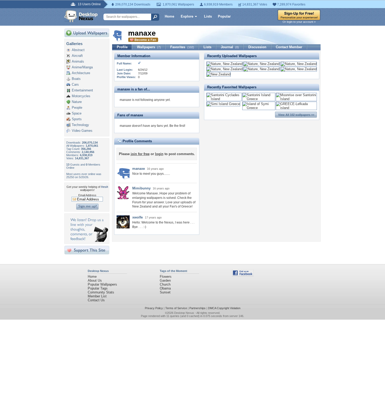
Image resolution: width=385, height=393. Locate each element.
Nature (77, 102)
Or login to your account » (299, 21)
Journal (230, 47)
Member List (97, 296)
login (159, 154)
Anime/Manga (82, 67)
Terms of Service (176, 308)
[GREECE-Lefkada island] (296, 108)
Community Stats (101, 292)
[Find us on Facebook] (243, 275)
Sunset (165, 292)
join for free (140, 154)
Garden (165, 280)
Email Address (87, 195)
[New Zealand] (218, 74)
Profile (122, 47)
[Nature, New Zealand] (224, 64)
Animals (78, 61)
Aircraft (77, 56)
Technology (80, 125)
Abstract (78, 50)
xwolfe (137, 217)
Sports (77, 119)
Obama (165, 288)
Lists (208, 16)
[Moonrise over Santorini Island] (296, 99)
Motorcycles (81, 96)
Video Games (82, 131)
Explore (187, 16)
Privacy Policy (154, 308)
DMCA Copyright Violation (224, 308)
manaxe (138, 169)
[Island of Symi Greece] (258, 108)
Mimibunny (141, 188)
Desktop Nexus (184, 312)
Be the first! (177, 126)
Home (169, 16)
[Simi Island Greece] (223, 104)
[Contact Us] (88, 241)
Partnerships (197, 308)
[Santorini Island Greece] (258, 99)
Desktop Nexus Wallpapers (81, 16)
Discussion (257, 47)
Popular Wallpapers (102, 284)
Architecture (81, 73)
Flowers (166, 277)
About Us (95, 280)
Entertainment (82, 90)
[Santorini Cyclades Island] (224, 99)
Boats (76, 79)
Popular (224, 16)
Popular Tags (98, 288)
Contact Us (96, 300)
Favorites (182, 47)
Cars (75, 84)
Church (165, 284)
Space (76, 113)
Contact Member (289, 47)
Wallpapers (149, 47)
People (77, 108)
